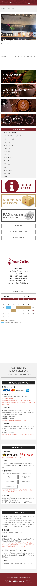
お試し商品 (7, 173)
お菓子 (6, 167)
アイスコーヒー (8, 157)
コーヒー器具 (8, 170)
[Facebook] (18, 56)
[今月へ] (28, 296)
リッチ (7, 154)
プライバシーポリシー (19, 232)
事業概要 (19, 225)
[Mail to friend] (28, 56)
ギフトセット (8, 164)
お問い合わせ (19, 238)
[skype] (34, 56)
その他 (6, 176)
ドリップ (6, 161)
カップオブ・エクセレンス (13, 136)
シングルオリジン (10, 139)
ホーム (3, 8)
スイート (7, 151)
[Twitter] (15, 56)
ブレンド (7, 142)
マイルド (7, 148)
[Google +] (24, 56)
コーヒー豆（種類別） (10, 132)
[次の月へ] (33, 296)
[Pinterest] (21, 56)
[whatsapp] (31, 56)
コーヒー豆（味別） (10, 145)
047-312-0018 (21, 276)
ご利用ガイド (21, 465)
